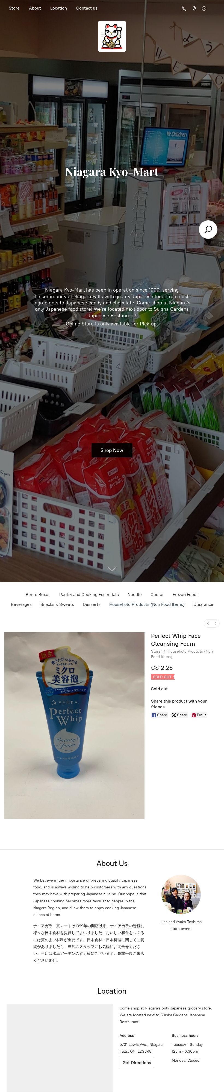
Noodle (135, 594)
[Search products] (208, 229)
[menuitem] (208, 623)
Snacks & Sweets (57, 604)
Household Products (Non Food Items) (147, 604)
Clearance (203, 604)
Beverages (21, 604)
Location (58, 8)
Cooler (157, 594)
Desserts (92, 604)
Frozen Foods (186, 594)
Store (14, 8)
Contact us (87, 8)
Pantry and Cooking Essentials (89, 594)
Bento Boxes (38, 594)
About (35, 8)
